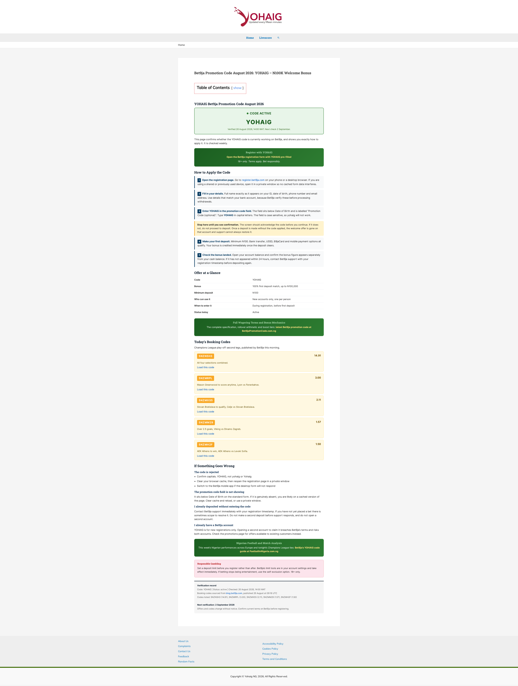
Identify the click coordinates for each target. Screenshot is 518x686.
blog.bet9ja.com (234, 593)
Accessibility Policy (272, 643)
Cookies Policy (270, 648)
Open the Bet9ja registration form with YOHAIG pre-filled (259, 156)
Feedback (183, 656)
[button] (278, 37)
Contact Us (184, 651)
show (237, 88)
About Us (183, 641)
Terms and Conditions (274, 658)
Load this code (205, 367)
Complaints (184, 646)
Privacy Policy (270, 653)
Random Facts (186, 661)
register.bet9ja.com (253, 180)
